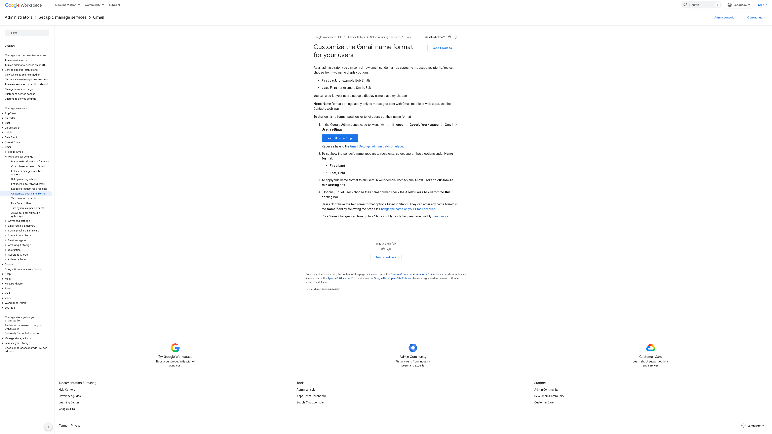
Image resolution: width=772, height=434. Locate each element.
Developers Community (549, 396)
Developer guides (70, 396)
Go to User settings (339, 138)
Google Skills (67, 408)
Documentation (65, 5)
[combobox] (701, 4)
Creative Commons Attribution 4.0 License (414, 274)
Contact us (754, 17)
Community (93, 5)
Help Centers (67, 389)
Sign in (762, 4)
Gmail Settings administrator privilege (376, 146)
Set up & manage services (63, 17)
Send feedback (442, 48)
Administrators (18, 17)
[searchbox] (27, 33)
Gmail (98, 17)
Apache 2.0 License (338, 278)
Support (114, 5)
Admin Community (546, 389)
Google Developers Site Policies (392, 278)
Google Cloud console (310, 402)
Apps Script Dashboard (311, 396)
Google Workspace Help (328, 37)
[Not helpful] (455, 37)
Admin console (724, 17)
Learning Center (69, 402)
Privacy (75, 425)
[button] (26, 70)
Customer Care (544, 402)
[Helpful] (449, 37)
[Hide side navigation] (48, 427)
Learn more (441, 216)
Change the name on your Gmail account (407, 209)
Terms (63, 425)
